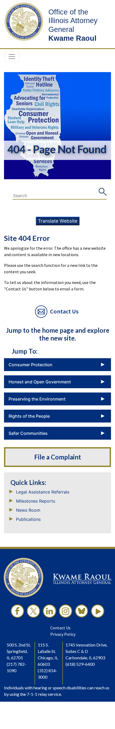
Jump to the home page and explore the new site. (57, 334)
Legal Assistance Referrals (42, 492)
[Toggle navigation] (11, 56)
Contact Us (60, 627)
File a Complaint (57, 457)
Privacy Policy (62, 634)
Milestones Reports (35, 501)
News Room (28, 510)
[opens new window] (17, 611)
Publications (28, 519)
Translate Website (57, 221)
